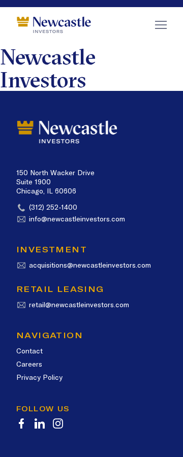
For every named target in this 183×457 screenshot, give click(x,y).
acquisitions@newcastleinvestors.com (90, 265)
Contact (29, 350)
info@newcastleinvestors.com (77, 218)
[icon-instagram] (58, 423)
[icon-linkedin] (40, 423)
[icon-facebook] (21, 423)
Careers (29, 364)
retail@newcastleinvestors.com (79, 304)
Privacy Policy (39, 377)
